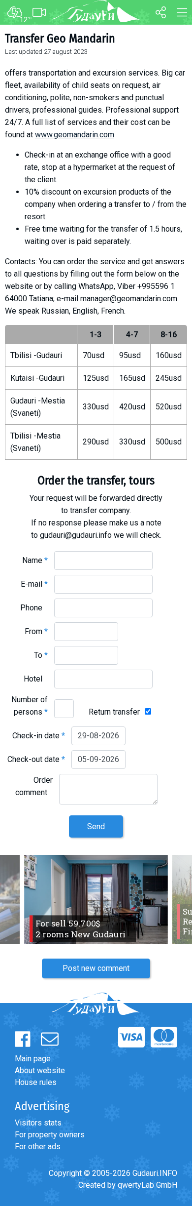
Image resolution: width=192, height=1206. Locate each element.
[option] (96, 899)
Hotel (36, 678)
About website (40, 1070)
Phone (34, 607)
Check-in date (38, 735)
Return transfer (114, 712)
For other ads (38, 1146)
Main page (33, 1058)
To (41, 655)
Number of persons (29, 706)
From (36, 631)
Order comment (34, 786)
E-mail (34, 584)
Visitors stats (38, 1122)
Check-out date (36, 759)
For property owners (50, 1134)
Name (35, 560)
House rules (36, 1082)
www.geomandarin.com (74, 134)
